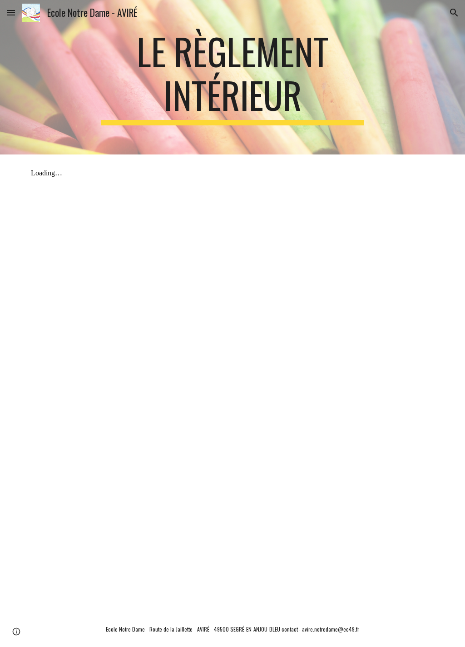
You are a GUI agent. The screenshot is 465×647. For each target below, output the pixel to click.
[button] (11, 12)
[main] (232, 77)
